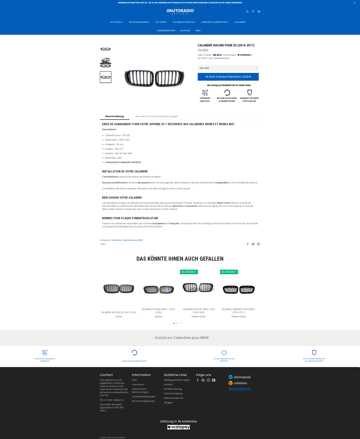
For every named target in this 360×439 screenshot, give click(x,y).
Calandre (240, 22)
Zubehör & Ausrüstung (214, 22)
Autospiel (161, 22)
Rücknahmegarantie (143, 401)
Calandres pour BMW (132, 240)
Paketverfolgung (173, 393)
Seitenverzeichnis (173, 398)
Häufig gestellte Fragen (177, 380)
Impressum (138, 384)
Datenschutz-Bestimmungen (140, 390)
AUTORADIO (116, 22)
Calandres (117, 240)
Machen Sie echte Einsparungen (157, 116)
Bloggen (168, 402)
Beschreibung (114, 116)
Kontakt (185, 30)
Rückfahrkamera (139, 22)
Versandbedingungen (144, 396)
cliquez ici (118, 400)
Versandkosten (221, 58)
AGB (134, 380)
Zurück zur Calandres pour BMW (181, 337)
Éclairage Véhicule (184, 22)
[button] (174, 323)
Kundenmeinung (166, 30)
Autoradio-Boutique (116, 437)
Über (198, 30)
